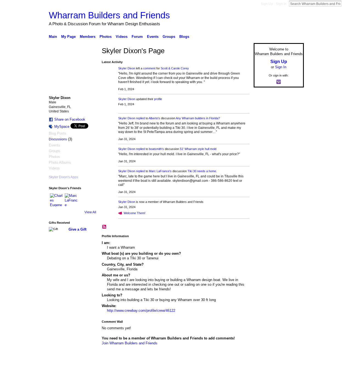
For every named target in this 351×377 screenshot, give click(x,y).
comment (149, 68)
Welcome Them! (134, 213)
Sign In (281, 4)
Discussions (58, 139)
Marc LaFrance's (160, 171)
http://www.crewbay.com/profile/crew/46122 (141, 310)
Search (346, 3)
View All (90, 212)
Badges (241, 371)
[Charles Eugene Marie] (56, 199)
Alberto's (154, 118)
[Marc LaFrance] (71, 199)
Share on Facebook (69, 119)
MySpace (61, 126)
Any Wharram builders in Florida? (198, 118)
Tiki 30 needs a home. (202, 171)
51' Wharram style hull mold (198, 149)
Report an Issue (263, 371)
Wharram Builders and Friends (109, 15)
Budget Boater (88, 371)
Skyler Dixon (126, 68)
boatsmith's (156, 149)
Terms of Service (291, 371)
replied (140, 118)
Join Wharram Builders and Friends (129, 343)
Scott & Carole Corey (175, 68)
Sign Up (267, 4)
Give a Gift (77, 229)
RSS (104, 227)
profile (158, 99)
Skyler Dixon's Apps (63, 177)
